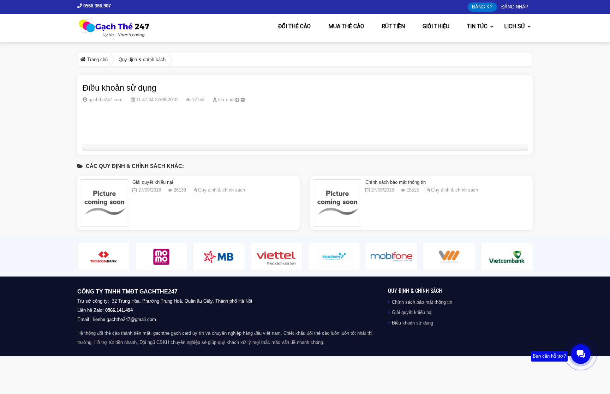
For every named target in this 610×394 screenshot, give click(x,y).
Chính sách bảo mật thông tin (395, 182)
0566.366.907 (96, 5)
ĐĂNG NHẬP (514, 7)
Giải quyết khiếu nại (152, 182)
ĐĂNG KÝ (482, 7)
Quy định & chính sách (221, 190)
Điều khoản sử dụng (412, 323)
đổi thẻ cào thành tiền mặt (123, 333)
